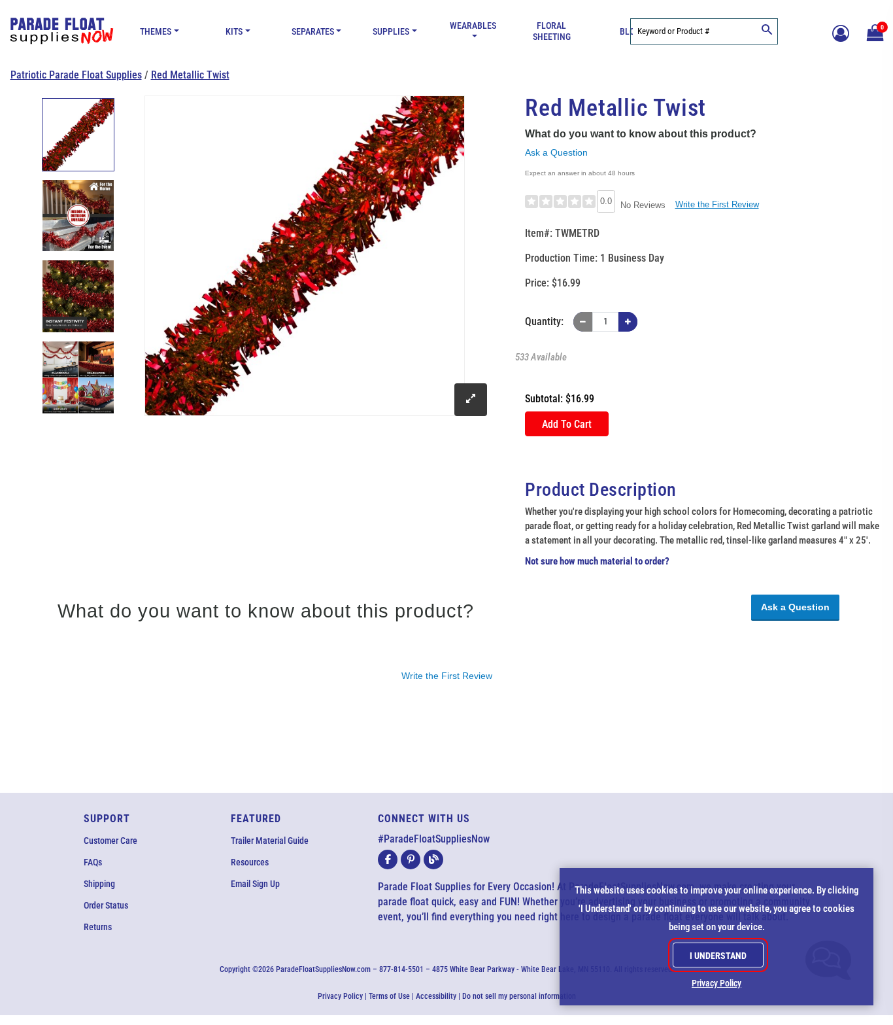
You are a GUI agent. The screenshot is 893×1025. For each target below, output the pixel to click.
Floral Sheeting (552, 31)
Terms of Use (389, 996)
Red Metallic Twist (190, 75)
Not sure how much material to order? (597, 561)
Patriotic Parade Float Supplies (76, 75)
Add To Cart (567, 424)
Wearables (473, 25)
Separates (313, 31)
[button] (873, 31)
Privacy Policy (340, 996)
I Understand (718, 955)
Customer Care (110, 840)
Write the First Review (717, 204)
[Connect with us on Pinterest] (410, 859)
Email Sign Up (255, 883)
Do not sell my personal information (519, 996)
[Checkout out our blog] (433, 859)
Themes (155, 31)
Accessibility (436, 996)
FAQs (93, 862)
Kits (234, 31)
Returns (98, 927)
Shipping (99, 883)
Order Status (106, 905)
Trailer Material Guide (270, 840)
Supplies (391, 31)
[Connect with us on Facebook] (387, 859)
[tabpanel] (78, 134)
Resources (250, 862)
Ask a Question (556, 152)
